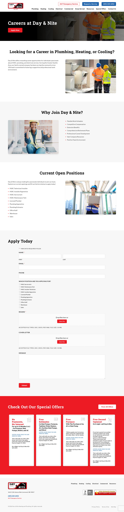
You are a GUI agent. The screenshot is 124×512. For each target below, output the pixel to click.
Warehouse (24, 305)
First (20, 259)
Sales (22, 307)
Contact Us (112, 9)
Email (22, 263)
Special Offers (101, 9)
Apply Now (15, 30)
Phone (21, 272)
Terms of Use (105, 507)
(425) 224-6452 (108, 4)
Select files (62, 321)
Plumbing (35, 9)
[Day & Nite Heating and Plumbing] (15, 6)
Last (64, 259)
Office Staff (24, 302)
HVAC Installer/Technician (28, 289)
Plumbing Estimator (26, 299)
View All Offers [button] (107, 407)
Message (22, 353)
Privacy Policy (96, 507)
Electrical (59, 9)
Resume (22, 312)
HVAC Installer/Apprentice (28, 292)
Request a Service (90, 4)
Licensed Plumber (26, 294)
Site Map (113, 507)
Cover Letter (24, 332)
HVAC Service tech (26, 284)
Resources (90, 9)
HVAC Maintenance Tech (28, 287)
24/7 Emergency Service (69, 4)
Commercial (68, 9)
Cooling (51, 9)
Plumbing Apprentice (26, 297)
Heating (43, 9)
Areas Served (80, 9)
